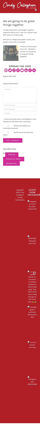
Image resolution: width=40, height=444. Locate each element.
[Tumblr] (30, 70)
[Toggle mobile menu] (36, 10)
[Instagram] (14, 70)
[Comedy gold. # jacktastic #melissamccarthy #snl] (32, 323)
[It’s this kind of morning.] (32, 358)
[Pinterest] (18, 70)
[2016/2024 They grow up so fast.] (32, 253)
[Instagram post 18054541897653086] (32, 393)
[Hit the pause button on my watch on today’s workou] (32, 288)
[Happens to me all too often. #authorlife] (32, 217)
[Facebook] (6, 70)
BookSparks (20, 200)
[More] (34, 70)
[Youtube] (22, 70)
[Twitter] (10, 70)
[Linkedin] (26, 70)
